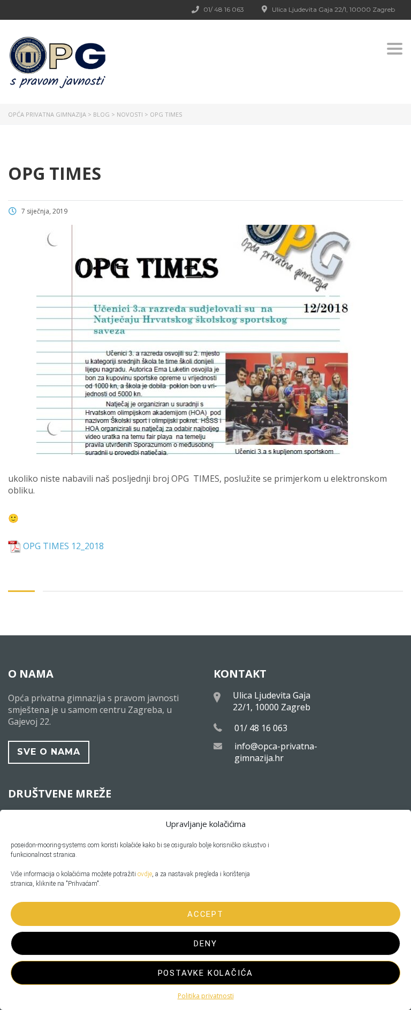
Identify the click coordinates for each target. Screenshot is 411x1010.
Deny (205, 943)
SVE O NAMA (48, 752)
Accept (205, 914)
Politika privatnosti (206, 995)
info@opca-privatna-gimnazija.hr (275, 752)
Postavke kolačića (206, 973)
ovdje (145, 874)
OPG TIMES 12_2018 (63, 546)
